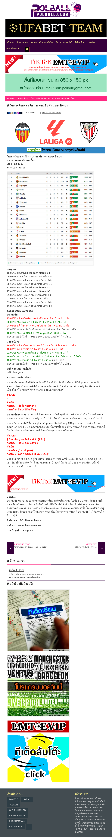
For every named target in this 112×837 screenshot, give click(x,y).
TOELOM (13, 805)
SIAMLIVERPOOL (17, 815)
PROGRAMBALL (17, 821)
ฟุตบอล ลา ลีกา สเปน (51, 112)
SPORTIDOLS (15, 826)
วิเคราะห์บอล (22, 42)
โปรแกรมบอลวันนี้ (64, 42)
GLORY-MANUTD (17, 810)
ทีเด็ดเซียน (79, 42)
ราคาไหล (91, 42)
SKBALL (27, 799)
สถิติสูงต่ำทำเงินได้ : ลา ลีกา (86, 547)
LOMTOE (13, 799)
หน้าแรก (10, 42)
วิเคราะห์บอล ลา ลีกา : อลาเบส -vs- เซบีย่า (30, 547)
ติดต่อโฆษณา (12, 48)
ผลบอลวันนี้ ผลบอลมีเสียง (42, 42)
